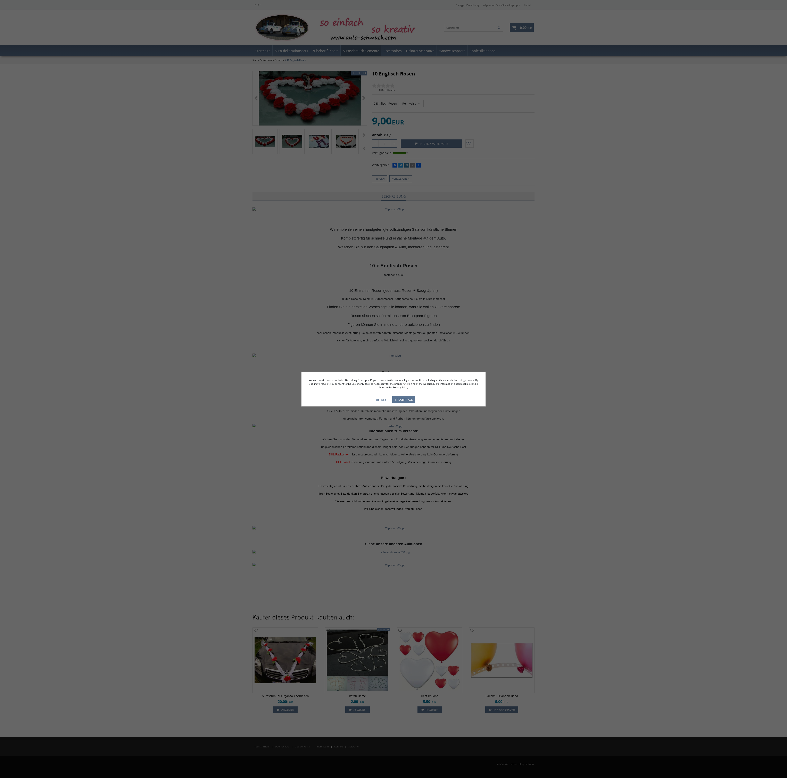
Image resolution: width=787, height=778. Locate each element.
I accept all (404, 400)
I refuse (380, 400)
